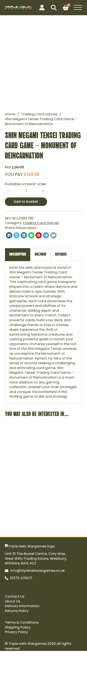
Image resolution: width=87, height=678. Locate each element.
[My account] (42, 7)
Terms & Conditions (22, 622)
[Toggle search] (53, 7)
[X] (16, 235)
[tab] (17, 254)
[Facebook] (9, 235)
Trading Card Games (39, 114)
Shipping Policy (17, 627)
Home (10, 114)
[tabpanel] (43, 332)
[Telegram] (46, 235)
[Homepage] (18, 7)
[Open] (78, 7)
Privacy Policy (16, 632)
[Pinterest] (38, 235)
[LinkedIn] (24, 235)
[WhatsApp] (31, 235)
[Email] (53, 235)
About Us (12, 601)
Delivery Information (22, 606)
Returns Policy (17, 611)
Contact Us (14, 596)
